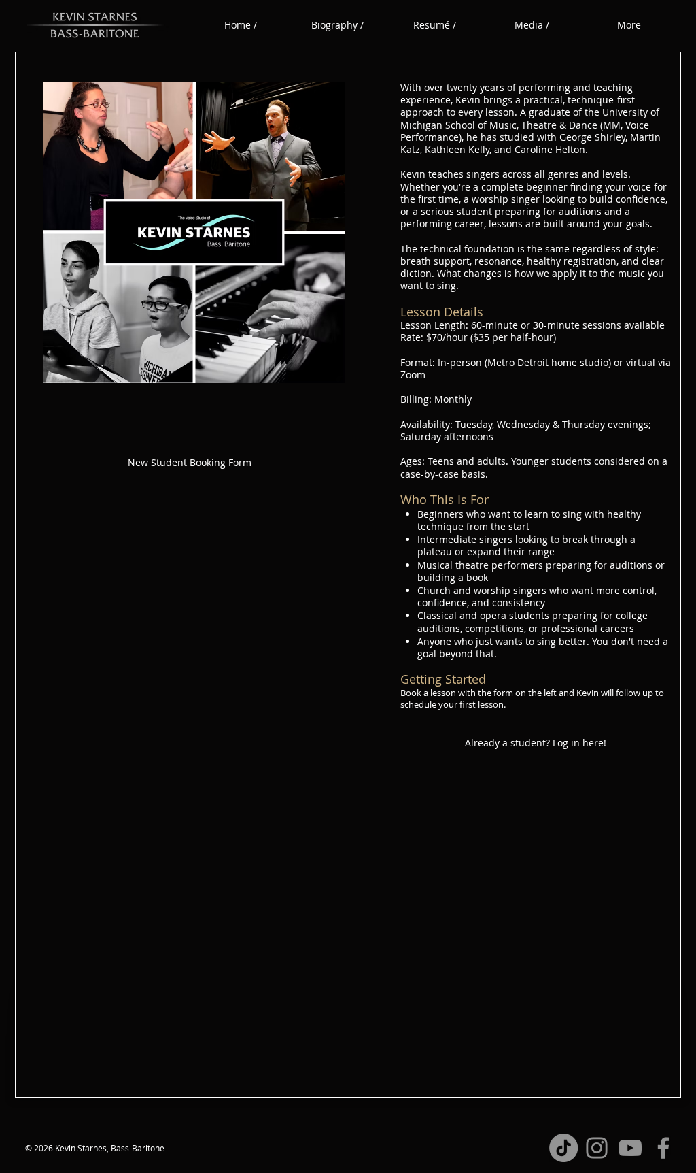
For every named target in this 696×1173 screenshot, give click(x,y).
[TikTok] (563, 1148)
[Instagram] (596, 1148)
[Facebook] (663, 1148)
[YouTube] (630, 1148)
